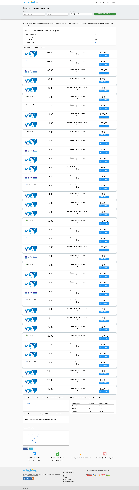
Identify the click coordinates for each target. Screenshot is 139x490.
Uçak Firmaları (68, 483)
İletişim (67, 477)
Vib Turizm (30, 404)
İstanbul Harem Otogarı (33, 436)
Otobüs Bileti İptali (69, 472)
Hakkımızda (68, 479)
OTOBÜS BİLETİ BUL (105, 14)
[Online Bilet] (30, 2)
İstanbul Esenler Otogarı (33, 434)
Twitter (30, 448)
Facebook (26, 448)
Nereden (25, 11)
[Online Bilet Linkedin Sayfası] (30, 479)
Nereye (49, 11)
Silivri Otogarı (31, 440)
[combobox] (34, 14)
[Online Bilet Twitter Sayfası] (27, 479)
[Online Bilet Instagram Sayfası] (33, 479)
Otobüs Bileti (100, 2)
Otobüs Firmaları (69, 471)
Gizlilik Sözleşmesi (69, 481)
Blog (66, 474)
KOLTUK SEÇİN (104, 55)
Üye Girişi (111, 2)
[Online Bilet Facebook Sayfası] (24, 479)
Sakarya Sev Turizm (32, 406)
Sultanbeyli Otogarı (32, 442)
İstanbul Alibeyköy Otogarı (34, 438)
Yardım (66, 476)
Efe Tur (96, 42)
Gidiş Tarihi (73, 11)
